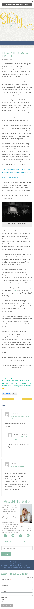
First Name (4, 585)
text (3, 601)
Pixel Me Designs (24, 567)
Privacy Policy (17, 563)
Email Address (6, 579)
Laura (12, 413)
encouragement (8, 399)
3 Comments (27, 399)
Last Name (4, 591)
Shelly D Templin (17, 21)
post (15, 290)
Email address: (6, 545)
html (3, 599)
